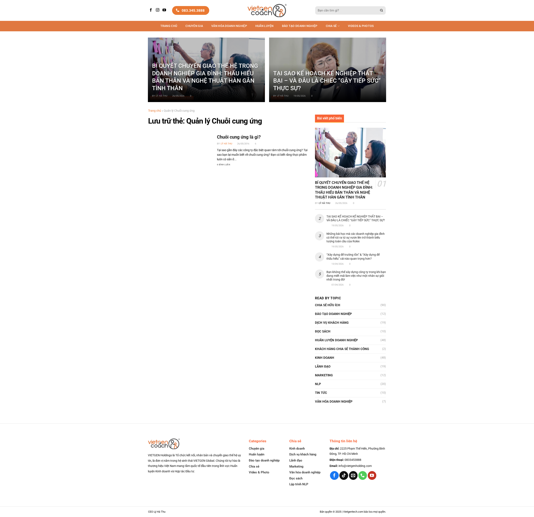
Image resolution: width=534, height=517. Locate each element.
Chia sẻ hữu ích (327, 305)
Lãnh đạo (322, 366)
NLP (318, 384)
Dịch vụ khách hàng (332, 323)
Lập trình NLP (298, 484)
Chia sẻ (331, 26)
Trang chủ (168, 26)
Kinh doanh (324, 358)
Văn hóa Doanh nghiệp (229, 26)
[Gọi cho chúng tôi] (362, 475)
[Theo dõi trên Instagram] (158, 10)
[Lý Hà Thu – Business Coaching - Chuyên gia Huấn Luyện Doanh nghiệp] (267, 10)
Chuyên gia (194, 26)
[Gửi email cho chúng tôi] (353, 475)
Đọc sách (322, 331)
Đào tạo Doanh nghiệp (299, 26)
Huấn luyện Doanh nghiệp (336, 340)
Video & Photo (259, 472)
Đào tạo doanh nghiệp (264, 460)
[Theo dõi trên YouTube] (164, 10)
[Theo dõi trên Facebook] (151, 10)
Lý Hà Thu (161, 96)
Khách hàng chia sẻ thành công (342, 349)
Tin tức (321, 393)
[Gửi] (381, 10)
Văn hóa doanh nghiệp (304, 472)
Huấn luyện (264, 26)
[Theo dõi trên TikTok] (343, 475)
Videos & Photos (361, 26)
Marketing (324, 375)
